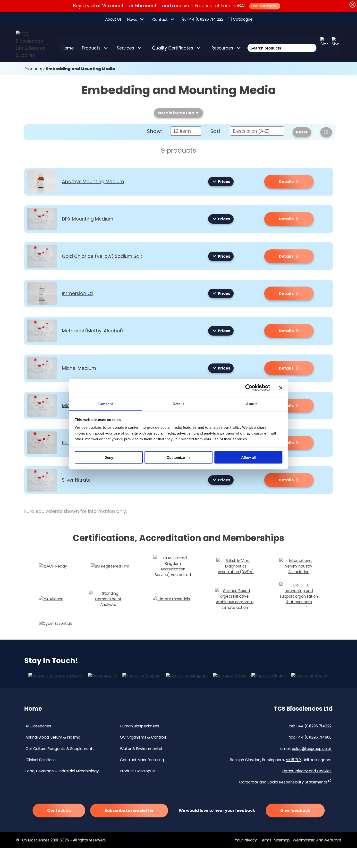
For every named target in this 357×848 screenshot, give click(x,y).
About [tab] (251, 404)
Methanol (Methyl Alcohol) (92, 331)
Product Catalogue (137, 771)
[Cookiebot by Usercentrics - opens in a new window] (249, 388)
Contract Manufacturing (142, 759)
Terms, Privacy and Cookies (307, 771)
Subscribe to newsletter (129, 810)
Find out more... (264, 6)
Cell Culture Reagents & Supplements (60, 748)
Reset (302, 132)
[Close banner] (280, 388)
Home (68, 48)
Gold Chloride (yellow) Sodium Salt (102, 256)
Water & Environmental (141, 748)
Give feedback (295, 810)
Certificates (172, 48)
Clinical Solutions (41, 759)
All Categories (38, 726)
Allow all (248, 457)
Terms (265, 840)
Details (286, 181)
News (132, 19)
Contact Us (59, 810)
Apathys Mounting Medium (93, 181)
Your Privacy (246, 840)
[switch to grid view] (326, 132)
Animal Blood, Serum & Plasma (53, 737)
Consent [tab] (105, 404)
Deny (108, 457)
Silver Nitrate (76, 480)
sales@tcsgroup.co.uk (312, 748)
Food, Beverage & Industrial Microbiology (62, 771)
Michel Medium (79, 368)
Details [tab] (179, 404)
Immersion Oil (77, 293)
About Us (113, 19)
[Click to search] (312, 41)
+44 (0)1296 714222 (314, 726)
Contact (160, 19)
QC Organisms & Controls (143, 737)
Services (125, 48)
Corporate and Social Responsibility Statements (283, 782)
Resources (222, 48)
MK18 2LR (293, 759)
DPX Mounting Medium (87, 219)
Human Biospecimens (139, 726)
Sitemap (282, 840)
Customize (176, 457)
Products (91, 48)
